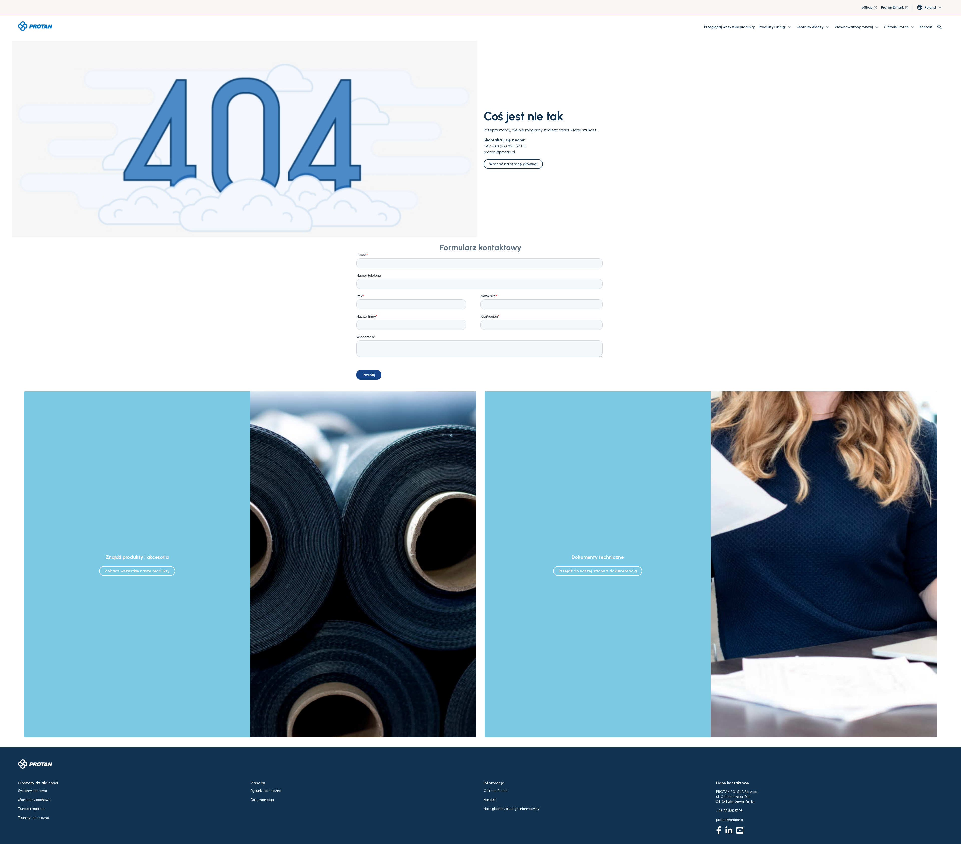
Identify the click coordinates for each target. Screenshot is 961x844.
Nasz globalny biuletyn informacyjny (511, 809)
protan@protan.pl (499, 152)
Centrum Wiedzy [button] (814, 27)
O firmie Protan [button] (900, 27)
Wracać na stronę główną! (513, 164)
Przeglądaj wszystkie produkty (729, 27)
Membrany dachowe (34, 800)
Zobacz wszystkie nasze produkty (137, 571)
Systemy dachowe (32, 791)
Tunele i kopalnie (31, 809)
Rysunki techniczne (266, 791)
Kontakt (926, 27)
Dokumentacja (262, 800)
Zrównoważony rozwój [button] (857, 27)
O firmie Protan (496, 791)
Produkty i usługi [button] (776, 27)
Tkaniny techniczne (33, 818)
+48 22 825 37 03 (729, 811)
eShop (869, 7)
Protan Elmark (894, 7)
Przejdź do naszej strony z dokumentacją (598, 571)
